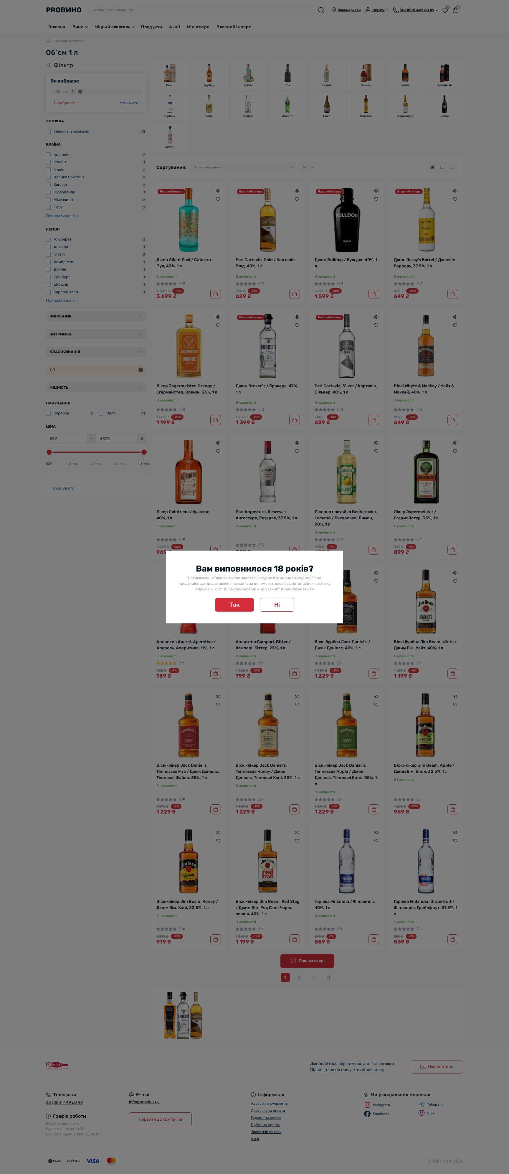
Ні (277, 604)
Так (234, 604)
